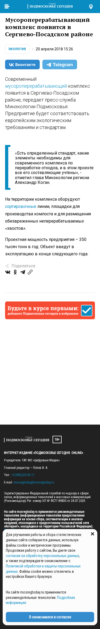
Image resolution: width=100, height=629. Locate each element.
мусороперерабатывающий (36, 86)
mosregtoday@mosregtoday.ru (34, 482)
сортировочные (20, 206)
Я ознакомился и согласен (50, 617)
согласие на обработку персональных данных (42, 556)
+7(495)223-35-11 (22, 475)
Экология (17, 49)
